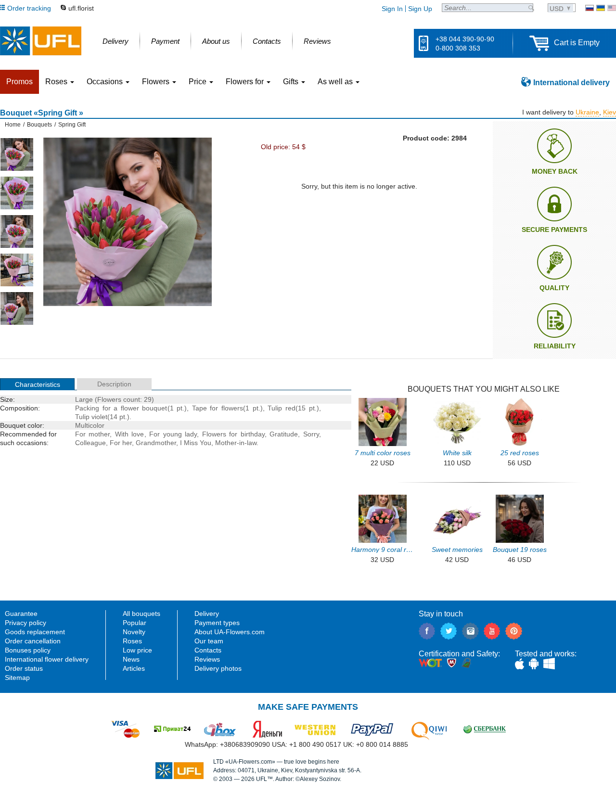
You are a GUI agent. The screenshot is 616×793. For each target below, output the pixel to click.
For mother (92, 434)
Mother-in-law (236, 443)
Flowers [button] (156, 81)
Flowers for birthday (233, 434)
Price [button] (198, 81)
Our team (208, 641)
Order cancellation (33, 641)
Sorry (311, 434)
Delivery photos (218, 668)
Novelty (134, 632)
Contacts (207, 650)
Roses (132, 641)
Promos (19, 81)
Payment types (217, 623)
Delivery (206, 613)
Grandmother (156, 443)
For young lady (173, 434)
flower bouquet (144, 408)
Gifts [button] (291, 81)
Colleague (90, 443)
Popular (134, 623)
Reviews (207, 659)
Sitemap (17, 677)
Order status (24, 668)
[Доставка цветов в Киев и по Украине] (589, 8)
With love (129, 434)
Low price (137, 650)
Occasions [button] (106, 81)
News (131, 659)
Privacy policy (25, 623)
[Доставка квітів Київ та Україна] (600, 8)
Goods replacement (35, 632)
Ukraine (587, 112)
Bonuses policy (28, 650)
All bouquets (141, 613)
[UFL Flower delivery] (40, 40)
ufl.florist (81, 8)
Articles (134, 668)
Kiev (609, 112)
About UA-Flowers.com (229, 632)
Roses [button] (57, 81)
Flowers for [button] (246, 81)
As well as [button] (336, 81)
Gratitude (284, 434)
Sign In (392, 8)
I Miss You (195, 443)
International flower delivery (47, 659)
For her (121, 443)
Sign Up (420, 8)
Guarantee (21, 613)
